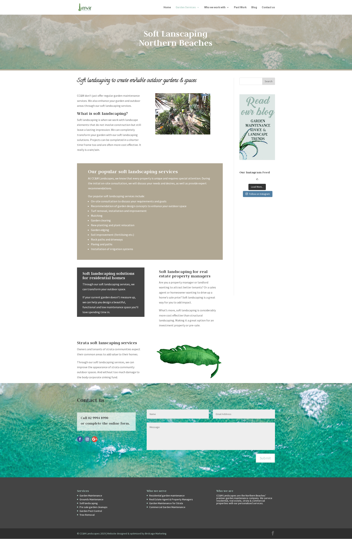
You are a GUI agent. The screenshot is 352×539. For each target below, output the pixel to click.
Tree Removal (87, 514)
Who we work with (214, 7)
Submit (265, 458)
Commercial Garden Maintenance (167, 507)
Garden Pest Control (91, 511)
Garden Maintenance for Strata (166, 503)
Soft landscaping (89, 503)
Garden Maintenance (91, 495)
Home (167, 7)
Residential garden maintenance (167, 495)
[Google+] (95, 439)
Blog (254, 7)
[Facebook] (80, 439)
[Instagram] (87, 439)
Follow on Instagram (259, 194)
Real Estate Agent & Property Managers (171, 499)
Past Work (240, 7)
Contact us (268, 7)
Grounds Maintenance (91, 499)
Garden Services (186, 7)
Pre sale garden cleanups (93, 507)
